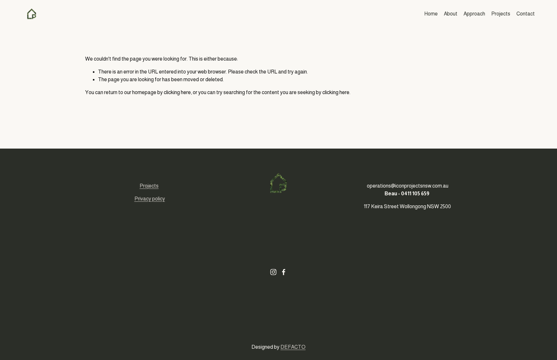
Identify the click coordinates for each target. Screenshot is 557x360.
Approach (474, 13)
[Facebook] (283, 272)
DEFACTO (293, 347)
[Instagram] (273, 272)
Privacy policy (149, 198)
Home (431, 13)
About (450, 13)
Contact (525, 13)
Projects (500, 13)
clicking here (177, 92)
